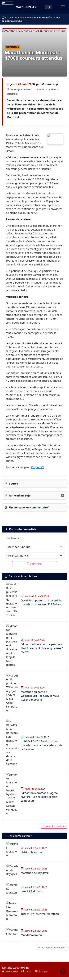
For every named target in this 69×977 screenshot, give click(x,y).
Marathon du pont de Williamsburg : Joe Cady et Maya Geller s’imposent (40, 695)
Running (20, 17)
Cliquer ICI (37, 467)
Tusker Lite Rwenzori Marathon (40, 914)
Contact (29, 971)
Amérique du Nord (21, 89)
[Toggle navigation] (62, 7)
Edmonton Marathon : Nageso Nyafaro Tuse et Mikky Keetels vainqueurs (39, 796)
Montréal (12, 93)
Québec (52, 89)
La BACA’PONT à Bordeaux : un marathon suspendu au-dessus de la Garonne (41, 745)
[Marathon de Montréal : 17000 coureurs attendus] (55, 139)
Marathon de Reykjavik (35, 873)
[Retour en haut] (63, 971)
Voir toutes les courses (53, 947)
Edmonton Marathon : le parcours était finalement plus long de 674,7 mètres (42, 648)
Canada (40, 89)
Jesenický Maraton (32, 891)
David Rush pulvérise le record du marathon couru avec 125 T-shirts (41, 602)
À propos (43, 971)
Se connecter (12, 971)
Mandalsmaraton (31, 935)
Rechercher (36, 563)
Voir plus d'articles (56, 826)
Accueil (9, 17)
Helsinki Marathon (32, 852)
